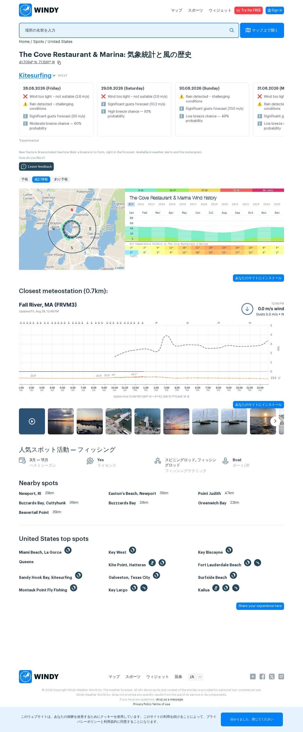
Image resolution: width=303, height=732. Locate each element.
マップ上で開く (265, 30)
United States (60, 42)
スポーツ (195, 10)
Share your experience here (260, 606)
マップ (176, 10)
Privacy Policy (142, 704)
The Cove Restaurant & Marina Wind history (173, 198)
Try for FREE (251, 10)
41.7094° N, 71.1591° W (37, 62)
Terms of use (161, 704)
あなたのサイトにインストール (258, 278)
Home (24, 42)
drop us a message (169, 699)
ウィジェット (220, 10)
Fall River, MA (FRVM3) (48, 305)
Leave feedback (40, 166)
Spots (38, 42)
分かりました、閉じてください (251, 719)
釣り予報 (61, 179)
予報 (24, 179)
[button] (59, 62)
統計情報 (41, 179)
